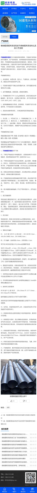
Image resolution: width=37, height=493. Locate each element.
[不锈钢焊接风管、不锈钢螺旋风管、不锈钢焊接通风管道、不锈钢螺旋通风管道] (18, 394)
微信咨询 (23, 491)
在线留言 (23, 13)
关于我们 (14, 8)
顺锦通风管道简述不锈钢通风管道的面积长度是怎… (15, 462)
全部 (8, 407)
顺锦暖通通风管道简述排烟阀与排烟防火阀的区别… (15, 441)
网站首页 (5, 8)
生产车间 (14, 13)
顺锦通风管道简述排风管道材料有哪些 (13, 458)
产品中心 (23, 8)
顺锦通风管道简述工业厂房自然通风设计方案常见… (15, 437)
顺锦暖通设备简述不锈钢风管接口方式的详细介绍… (15, 451)
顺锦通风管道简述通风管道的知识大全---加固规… (15, 434)
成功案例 (5, 13)
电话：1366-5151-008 (7, 477)
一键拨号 (14, 491)
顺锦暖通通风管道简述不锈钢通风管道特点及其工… (15, 444)
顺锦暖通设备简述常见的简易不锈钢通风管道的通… (15, 448)
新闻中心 (32, 8)
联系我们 (32, 13)
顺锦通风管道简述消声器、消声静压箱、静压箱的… (15, 465)
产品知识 (14, 36)
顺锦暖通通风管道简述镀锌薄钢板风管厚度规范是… (15, 455)
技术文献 (5, 36)
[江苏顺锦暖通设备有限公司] (9, 3)
